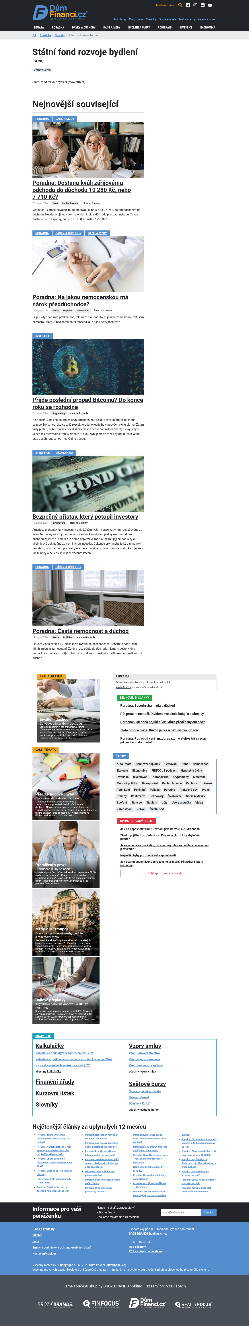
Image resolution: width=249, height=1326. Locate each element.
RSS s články (137, 1247)
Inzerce (37, 1235)
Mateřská (199, 777)
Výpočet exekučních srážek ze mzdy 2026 (63, 1065)
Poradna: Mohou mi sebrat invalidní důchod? (195, 1173)
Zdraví (141, 809)
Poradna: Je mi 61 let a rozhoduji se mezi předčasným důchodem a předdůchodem (102, 1163)
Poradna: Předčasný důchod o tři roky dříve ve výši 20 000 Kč (199, 1153)
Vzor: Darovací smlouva (144, 1053)
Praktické (45, 35)
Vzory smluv (136, 19)
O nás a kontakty (43, 1229)
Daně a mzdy (111, 27)
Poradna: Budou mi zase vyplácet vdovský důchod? (199, 1181)
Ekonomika (207, 27)
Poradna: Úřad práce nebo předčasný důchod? (98, 1190)
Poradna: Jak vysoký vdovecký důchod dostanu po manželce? (101, 1145)
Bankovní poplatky (148, 764)
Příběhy (122, 796)
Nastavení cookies (44, 1253)
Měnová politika (127, 783)
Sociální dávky (195, 796)
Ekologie (122, 770)
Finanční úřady (167, 19)
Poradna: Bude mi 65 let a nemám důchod (54, 1172)
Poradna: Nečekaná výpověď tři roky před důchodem (101, 1136)
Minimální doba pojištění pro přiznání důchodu (99, 1173)
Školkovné (175, 796)
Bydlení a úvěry (139, 27)
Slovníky (151, 19)
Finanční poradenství (127, 682)
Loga (35, 1241)
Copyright (66, 1265)
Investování (140, 777)
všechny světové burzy (144, 1109)
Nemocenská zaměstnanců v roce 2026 (148, 1169)
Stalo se (136, 802)
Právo (206, 789)
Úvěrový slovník (42, 70)
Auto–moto (124, 764)
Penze (208, 783)
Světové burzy (186, 19)
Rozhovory (157, 796)
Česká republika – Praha (145, 1091)
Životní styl (156, 809)
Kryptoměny (181, 777)
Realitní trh (138, 796)
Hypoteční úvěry (191, 770)
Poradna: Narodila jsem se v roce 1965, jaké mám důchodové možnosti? (150, 1159)
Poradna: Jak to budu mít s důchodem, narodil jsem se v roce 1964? (54, 1162)
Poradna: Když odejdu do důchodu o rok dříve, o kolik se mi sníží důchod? (199, 1163)
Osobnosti (192, 783)
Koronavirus (160, 777)
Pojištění (139, 789)
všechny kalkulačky (48, 1071)
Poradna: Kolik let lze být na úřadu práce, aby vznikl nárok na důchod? (150, 1138)
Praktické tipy (189, 789)
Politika (155, 789)
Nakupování (150, 783)
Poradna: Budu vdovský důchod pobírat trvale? (149, 1177)
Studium (151, 802)
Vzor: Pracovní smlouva (144, 1059)
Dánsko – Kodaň (139, 1103)
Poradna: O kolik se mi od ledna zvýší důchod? (149, 1185)
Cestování (170, 764)
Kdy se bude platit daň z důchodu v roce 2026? (54, 1181)
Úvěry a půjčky (181, 802)
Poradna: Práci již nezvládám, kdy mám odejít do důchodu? (100, 1153)
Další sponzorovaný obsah (164, 873)
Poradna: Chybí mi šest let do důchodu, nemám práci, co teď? (53, 1189)
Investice (186, 27)
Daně (185, 764)
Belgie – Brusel (139, 1097)
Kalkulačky (120, 19)
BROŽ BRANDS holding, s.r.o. (148, 1233)
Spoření (122, 802)
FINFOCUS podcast (163, 770)
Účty (164, 802)
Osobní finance (172, 783)
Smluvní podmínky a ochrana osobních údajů (61, 1247)
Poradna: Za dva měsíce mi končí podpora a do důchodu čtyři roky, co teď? (199, 1143)
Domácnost (200, 764)
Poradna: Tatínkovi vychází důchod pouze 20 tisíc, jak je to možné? (53, 1138)
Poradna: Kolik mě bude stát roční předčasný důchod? (196, 1190)
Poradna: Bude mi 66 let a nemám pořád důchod (102, 1181)
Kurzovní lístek (206, 19)
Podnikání (165, 27)
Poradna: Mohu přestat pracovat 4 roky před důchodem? (150, 1148)
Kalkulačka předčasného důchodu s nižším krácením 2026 (74, 1059)
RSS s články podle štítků (145, 1251)
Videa (199, 802)
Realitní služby (123, 687)
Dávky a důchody (84, 27)
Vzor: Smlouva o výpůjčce (146, 1065)
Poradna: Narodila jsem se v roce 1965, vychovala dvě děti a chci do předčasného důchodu (54, 1150)
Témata (39, 27)
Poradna (58, 27)
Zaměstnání (124, 809)
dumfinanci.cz (115, 1265)
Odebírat (208, 1212)
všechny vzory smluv (142, 1071)
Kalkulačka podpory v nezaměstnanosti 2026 (65, 1053)
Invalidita (123, 777)
